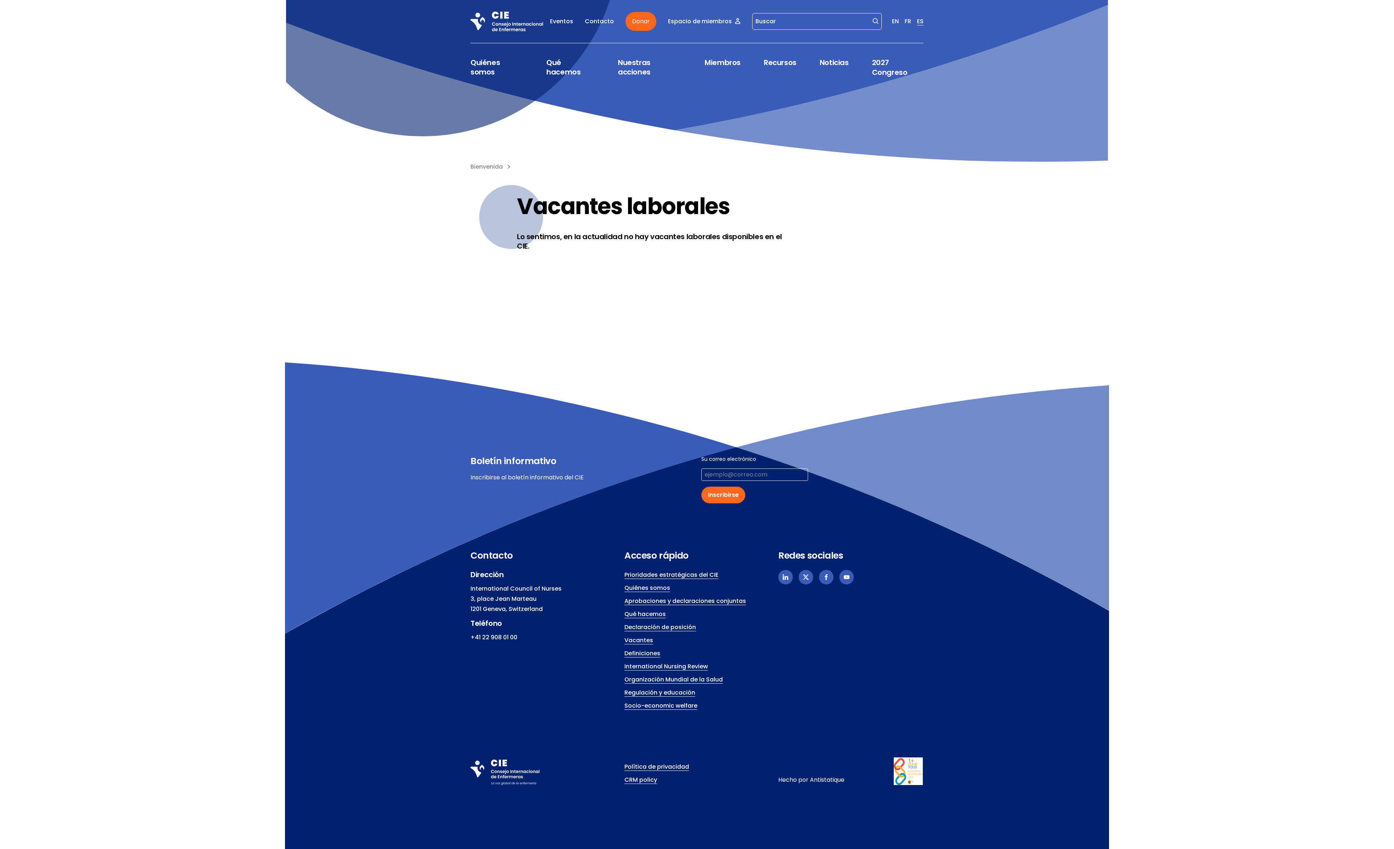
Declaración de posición (660, 627)
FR (908, 21)
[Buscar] (876, 20)
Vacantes (638, 640)
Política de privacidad (656, 767)
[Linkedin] (785, 577)
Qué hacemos (563, 67)
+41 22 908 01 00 (493, 637)
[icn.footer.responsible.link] (909, 771)
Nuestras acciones (634, 67)
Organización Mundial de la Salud (673, 679)
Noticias (834, 62)
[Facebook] (826, 577)
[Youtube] (846, 577)
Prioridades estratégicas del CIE (671, 575)
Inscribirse (723, 495)
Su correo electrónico (728, 459)
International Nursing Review (666, 666)
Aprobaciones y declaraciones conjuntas (685, 601)
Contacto (599, 21)
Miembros (723, 63)
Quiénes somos (485, 67)
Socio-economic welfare (660, 705)
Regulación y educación (659, 692)
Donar (641, 21)
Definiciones (642, 653)
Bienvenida (486, 166)
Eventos (561, 21)
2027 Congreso (890, 67)
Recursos (780, 63)
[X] (806, 577)
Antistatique (827, 780)
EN (895, 21)
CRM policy (640, 780)
